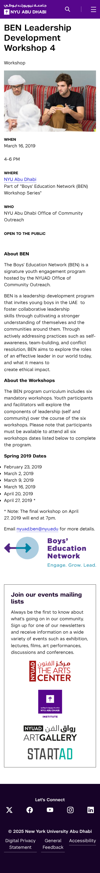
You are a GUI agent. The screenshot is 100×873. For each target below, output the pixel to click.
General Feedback (53, 844)
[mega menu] (92, 9)
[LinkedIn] (90, 810)
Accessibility (82, 840)
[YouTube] (50, 810)
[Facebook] (29, 810)
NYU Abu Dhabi (20, 179)
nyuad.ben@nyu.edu (37, 529)
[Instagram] (70, 810)
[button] (67, 10)
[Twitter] (9, 810)
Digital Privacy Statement (20, 844)
